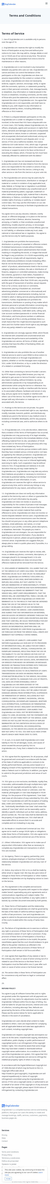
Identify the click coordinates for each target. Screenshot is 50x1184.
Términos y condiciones (11, 1158)
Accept (8, 1179)
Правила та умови (9, 1164)
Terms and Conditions (10, 1152)
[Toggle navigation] (46, 4)
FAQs (4, 1138)
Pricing (4, 1135)
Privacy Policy (7, 1155)
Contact (5, 1141)
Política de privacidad (10, 1161)
